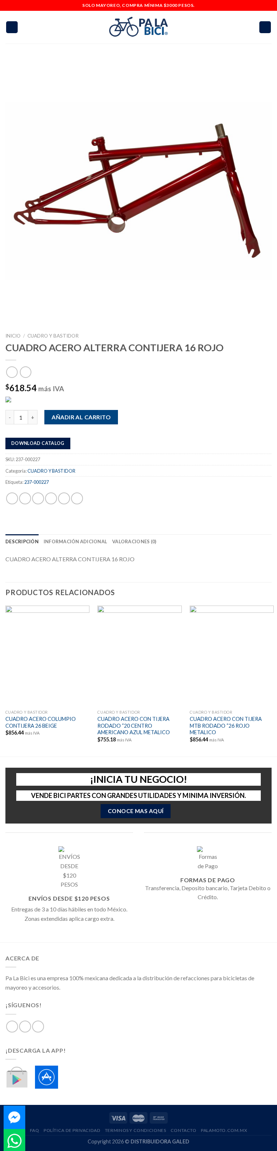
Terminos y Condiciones (135, 1130)
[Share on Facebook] (25, 498)
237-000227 (36, 482)
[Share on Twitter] (38, 498)
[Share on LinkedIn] (77, 498)
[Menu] (12, 27)
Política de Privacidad (72, 1130)
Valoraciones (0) (134, 541)
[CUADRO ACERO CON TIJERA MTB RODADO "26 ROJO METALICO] (232, 656)
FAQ (34, 1130)
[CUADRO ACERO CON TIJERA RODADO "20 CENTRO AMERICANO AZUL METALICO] (139, 656)
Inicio (13, 336)
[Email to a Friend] (51, 498)
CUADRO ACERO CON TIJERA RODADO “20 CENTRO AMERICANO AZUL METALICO (133, 725)
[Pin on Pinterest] (64, 498)
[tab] (22, 541)
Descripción (22, 541)
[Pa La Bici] (138, 27)
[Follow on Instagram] (25, 1026)
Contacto (184, 1130)
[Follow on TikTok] (38, 1026)
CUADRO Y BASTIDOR (53, 336)
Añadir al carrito (81, 417)
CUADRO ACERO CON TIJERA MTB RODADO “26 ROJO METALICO (226, 725)
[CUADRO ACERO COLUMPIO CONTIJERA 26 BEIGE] (47, 656)
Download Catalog (38, 443)
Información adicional (75, 541)
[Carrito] (265, 27)
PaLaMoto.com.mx (224, 1130)
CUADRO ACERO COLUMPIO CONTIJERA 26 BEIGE (40, 722)
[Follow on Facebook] (12, 1026)
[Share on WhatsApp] (12, 498)
